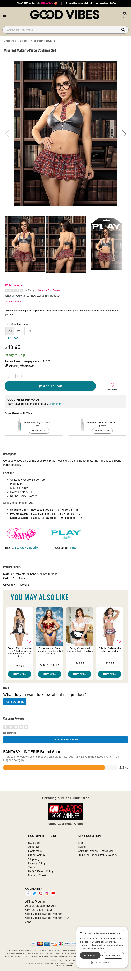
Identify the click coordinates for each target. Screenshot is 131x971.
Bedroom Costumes (44, 40)
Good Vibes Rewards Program (43, 913)
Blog (81, 842)
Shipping (33, 859)
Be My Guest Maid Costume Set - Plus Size (80, 649)
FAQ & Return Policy (40, 871)
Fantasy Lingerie (26, 547)
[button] (5, 15)
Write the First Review (49, 290)
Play (73, 548)
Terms (31, 867)
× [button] (123, 930)
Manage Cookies (38, 875)
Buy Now (19, 674)
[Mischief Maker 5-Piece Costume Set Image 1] (65, 133)
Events (82, 846)
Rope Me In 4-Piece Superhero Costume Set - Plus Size (50, 651)
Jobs (28, 922)
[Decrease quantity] (7, 376)
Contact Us (35, 851)
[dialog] (102, 947)
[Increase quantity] (19, 376)
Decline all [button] (113, 955)
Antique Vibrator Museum (40, 905)
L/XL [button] (28, 331)
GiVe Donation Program (39, 909)
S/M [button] (10, 331)
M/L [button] (19, 331)
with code (36, 3)
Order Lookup (36, 855)
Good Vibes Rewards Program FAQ (47, 918)
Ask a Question (13, 301)
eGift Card (34, 842)
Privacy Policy (36, 863)
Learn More (55, 403)
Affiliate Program (35, 901)
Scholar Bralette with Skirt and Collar (110, 649)
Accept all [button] (90, 955)
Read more (99, 948)
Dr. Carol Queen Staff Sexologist (97, 855)
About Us (33, 846)
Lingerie (24, 40)
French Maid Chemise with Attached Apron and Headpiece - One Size (20, 652)
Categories (10, 40)
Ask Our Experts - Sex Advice (96, 851)
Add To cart (52, 386)
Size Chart (11, 338)
